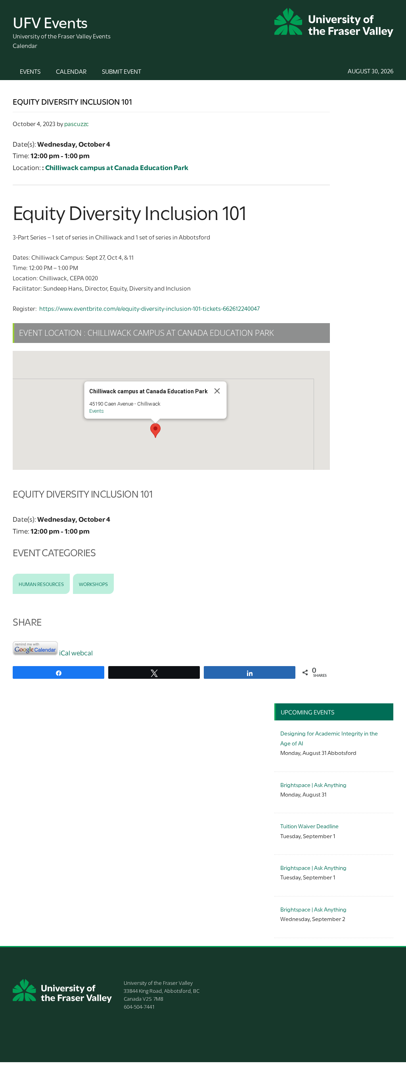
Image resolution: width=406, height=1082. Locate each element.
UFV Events (50, 21)
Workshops (93, 583)
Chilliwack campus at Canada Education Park (116, 167)
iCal (64, 652)
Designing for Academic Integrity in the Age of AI (329, 738)
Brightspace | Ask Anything (313, 784)
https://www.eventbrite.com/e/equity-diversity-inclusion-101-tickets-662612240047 (149, 308)
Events (96, 411)
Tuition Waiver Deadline (309, 826)
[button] (155, 430)
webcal (82, 652)
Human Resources (41, 583)
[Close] (217, 390)
